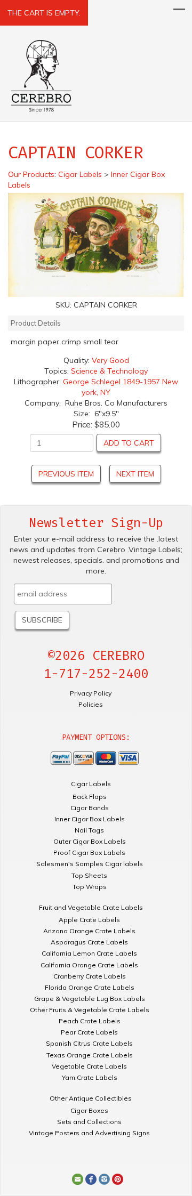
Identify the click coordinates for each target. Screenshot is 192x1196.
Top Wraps (90, 887)
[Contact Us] (77, 1178)
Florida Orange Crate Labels (89, 987)
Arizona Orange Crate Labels (89, 931)
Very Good (110, 360)
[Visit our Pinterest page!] (117, 1178)
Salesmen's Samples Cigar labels (89, 864)
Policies (90, 704)
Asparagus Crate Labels (89, 942)
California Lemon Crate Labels (89, 953)
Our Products (31, 174)
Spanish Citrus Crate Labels (89, 1043)
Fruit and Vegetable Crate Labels (91, 907)
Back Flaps (90, 797)
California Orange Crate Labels (89, 965)
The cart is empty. (44, 13)
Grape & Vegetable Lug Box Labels (89, 999)
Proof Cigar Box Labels (89, 852)
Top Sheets (89, 875)
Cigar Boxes (89, 1110)
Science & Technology (109, 371)
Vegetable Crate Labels (89, 1066)
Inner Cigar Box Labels (89, 819)
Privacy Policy (90, 693)
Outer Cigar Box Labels (89, 841)
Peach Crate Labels (90, 1021)
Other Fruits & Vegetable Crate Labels (89, 1010)
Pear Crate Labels (89, 1032)
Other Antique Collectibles (91, 1098)
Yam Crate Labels (89, 1077)
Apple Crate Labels (89, 920)
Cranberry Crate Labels (89, 976)
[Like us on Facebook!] (91, 1178)
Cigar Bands (89, 808)
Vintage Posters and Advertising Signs (89, 1133)
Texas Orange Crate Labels (89, 1055)
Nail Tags (89, 830)
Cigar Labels (91, 784)
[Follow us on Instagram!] (104, 1178)
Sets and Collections (89, 1122)
